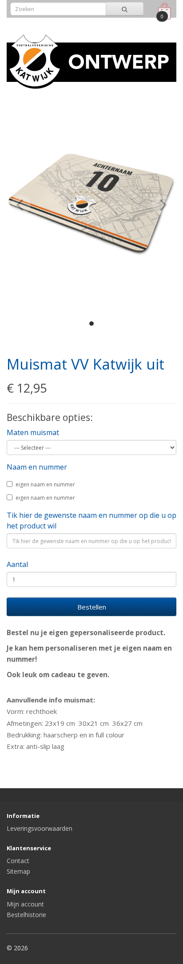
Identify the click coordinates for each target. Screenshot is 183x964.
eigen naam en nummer (45, 484)
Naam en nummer (37, 467)
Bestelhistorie (26, 914)
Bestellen (91, 606)
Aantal (17, 564)
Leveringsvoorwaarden (39, 828)
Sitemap (18, 871)
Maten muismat (33, 432)
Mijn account (25, 904)
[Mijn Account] (144, 23)
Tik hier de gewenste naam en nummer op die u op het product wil (91, 520)
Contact (18, 860)
